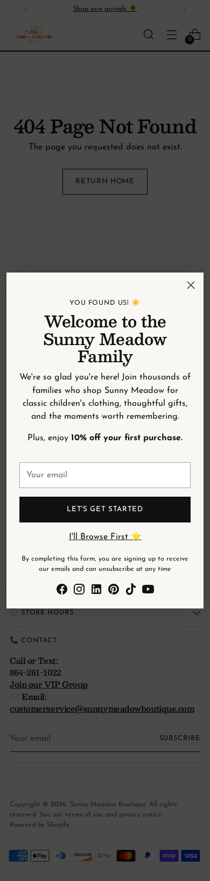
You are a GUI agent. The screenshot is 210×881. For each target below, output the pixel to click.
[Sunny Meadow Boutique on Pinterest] (113, 591)
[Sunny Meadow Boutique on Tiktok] (130, 591)
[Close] (191, 285)
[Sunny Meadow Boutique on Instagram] (79, 591)
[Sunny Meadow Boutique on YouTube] (148, 591)
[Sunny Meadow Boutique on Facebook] (61, 591)
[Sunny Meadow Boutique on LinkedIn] (96, 591)
